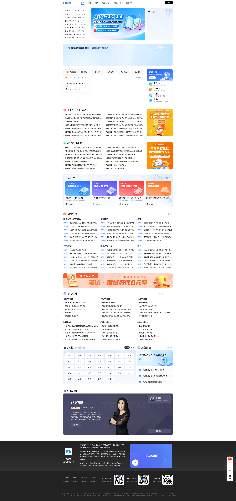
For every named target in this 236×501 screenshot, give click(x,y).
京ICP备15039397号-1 (76, 495)
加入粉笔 (84, 477)
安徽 (79, 356)
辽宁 (109, 367)
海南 (89, 361)
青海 (69, 373)
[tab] (70, 72)
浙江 (109, 379)
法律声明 (66, 482)
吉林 (89, 367)
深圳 (119, 373)
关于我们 (66, 477)
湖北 (129, 361)
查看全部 (158, 431)
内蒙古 (119, 367)
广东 (119, 356)
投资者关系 (94, 482)
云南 (99, 379)
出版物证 (174, 495)
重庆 (99, 356)
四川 (129, 373)
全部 (169, 214)
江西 (99, 367)
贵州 (69, 361)
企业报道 (93, 477)
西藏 (79, 379)
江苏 (79, 367)
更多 (166, 178)
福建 (109, 356)
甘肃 (79, 361)
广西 (129, 356)
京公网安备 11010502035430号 (93, 495)
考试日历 (151, 12)
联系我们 (75, 477)
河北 (99, 361)
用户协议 (84, 482)
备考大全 (162, 294)
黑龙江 (119, 361)
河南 (109, 361)
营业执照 (168, 495)
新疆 (89, 379)
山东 (79, 373)
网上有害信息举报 (169, 493)
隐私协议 (75, 482)
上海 (109, 373)
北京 (89, 356)
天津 (69, 379)
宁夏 (129, 367)
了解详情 (75, 425)
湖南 (69, 367)
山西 (89, 373)
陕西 (99, 373)
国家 (69, 356)
